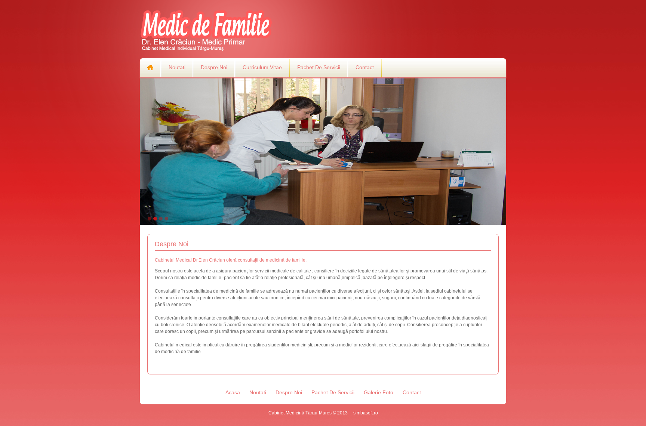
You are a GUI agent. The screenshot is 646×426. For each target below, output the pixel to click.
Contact (365, 67)
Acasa (232, 392)
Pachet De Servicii (318, 67)
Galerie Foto (378, 392)
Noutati (177, 67)
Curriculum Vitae (262, 67)
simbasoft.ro (365, 413)
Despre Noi (214, 67)
